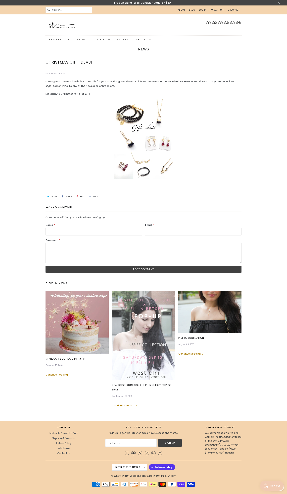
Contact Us (63, 453)
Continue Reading (57, 374)
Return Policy (63, 443)
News (143, 49)
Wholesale (64, 448)
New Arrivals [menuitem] (59, 39)
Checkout (234, 9)
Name (50, 225)
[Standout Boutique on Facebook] (208, 23)
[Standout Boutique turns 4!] (77, 322)
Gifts (102, 39)
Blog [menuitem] (192, 9)
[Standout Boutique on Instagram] (226, 23)
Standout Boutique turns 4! (65, 358)
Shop (81, 39)
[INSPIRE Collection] (209, 312)
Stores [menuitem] (122, 39)
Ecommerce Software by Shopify (158, 475)
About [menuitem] (181, 9)
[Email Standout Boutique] (238, 23)
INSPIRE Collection (191, 338)
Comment (53, 240)
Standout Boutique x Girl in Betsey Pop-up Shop (142, 387)
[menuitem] (83, 39)
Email (149, 225)
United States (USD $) (128, 467)
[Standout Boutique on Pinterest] (220, 23)
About (141, 39)
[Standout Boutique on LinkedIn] (232, 23)
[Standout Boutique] (143, 25)
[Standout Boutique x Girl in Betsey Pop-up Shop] (143, 335)
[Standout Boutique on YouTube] (214, 23)
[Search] (49, 10)
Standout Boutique (129, 475)
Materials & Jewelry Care (63, 433)
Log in (202, 9)
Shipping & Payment (64, 438)
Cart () (218, 9)
